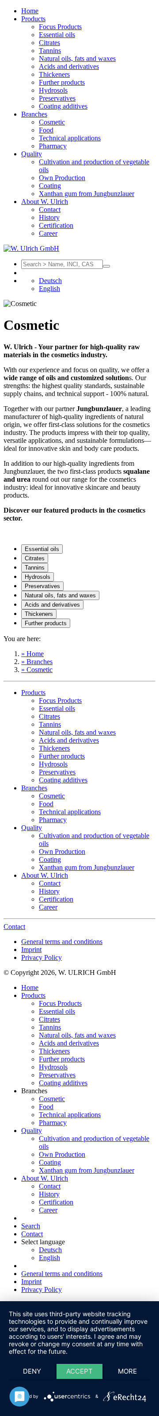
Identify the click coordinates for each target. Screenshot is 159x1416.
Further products (62, 82)
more (127, 1371)
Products (33, 19)
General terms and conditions (61, 941)
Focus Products (60, 26)
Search (30, 1226)
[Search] (106, 266)
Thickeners (54, 74)
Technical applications (70, 138)
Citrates (49, 42)
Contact (50, 209)
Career (48, 233)
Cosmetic (52, 122)
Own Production (62, 177)
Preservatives (57, 98)
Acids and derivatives (69, 66)
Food (46, 130)
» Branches (37, 661)
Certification (56, 225)
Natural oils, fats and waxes (77, 58)
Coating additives (63, 106)
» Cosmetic (37, 669)
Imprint (31, 949)
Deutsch (50, 280)
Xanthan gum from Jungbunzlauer (86, 193)
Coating (50, 185)
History (49, 217)
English (49, 288)
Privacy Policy (41, 957)
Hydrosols (53, 90)
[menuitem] (88, 11)
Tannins (50, 50)
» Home (32, 653)
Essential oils (57, 34)
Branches (34, 114)
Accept (79, 1371)
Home (29, 11)
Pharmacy (53, 146)
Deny (32, 1371)
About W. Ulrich (44, 201)
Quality (31, 154)
